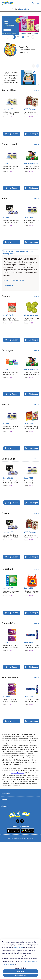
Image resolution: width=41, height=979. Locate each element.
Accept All (20, 971)
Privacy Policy (18, 947)
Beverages (7, 350)
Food (4, 198)
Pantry (5, 404)
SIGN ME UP (8, 285)
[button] (11, 107)
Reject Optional (20, 975)
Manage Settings (20, 968)
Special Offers (9, 89)
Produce (6, 296)
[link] (7, 3)
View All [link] (36, 90)
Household (7, 568)
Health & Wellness (11, 677)
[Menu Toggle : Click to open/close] (37, 3)
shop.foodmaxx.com (17, 773)
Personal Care (9, 623)
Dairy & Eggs (8, 458)
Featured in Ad (9, 144)
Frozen (5, 513)
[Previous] (33, 66)
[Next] (37, 66)
